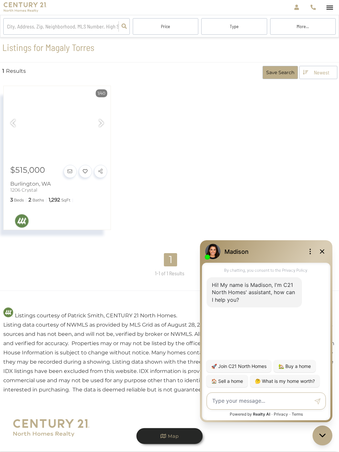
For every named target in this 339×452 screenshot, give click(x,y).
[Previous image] (13, 123)
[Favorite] (85, 171)
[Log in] (296, 7)
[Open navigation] (329, 7)
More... (303, 26)
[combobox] (7, 26)
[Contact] (70, 171)
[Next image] (101, 123)
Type (234, 26)
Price (165, 26)
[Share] (100, 171)
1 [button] (170, 259)
